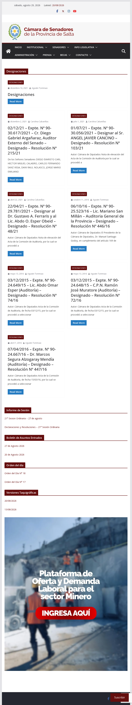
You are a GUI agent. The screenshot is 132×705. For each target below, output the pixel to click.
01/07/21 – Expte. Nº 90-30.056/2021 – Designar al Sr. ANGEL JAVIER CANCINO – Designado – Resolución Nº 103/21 (97, 138)
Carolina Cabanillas (39, 121)
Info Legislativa (84, 47)
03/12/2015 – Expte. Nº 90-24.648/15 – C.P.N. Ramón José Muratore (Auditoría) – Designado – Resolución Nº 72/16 (95, 290)
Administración (24, 54)
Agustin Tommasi (39, 88)
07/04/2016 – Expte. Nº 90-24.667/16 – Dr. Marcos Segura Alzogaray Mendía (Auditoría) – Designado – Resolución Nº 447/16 (32, 359)
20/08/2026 (58, 5)
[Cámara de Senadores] (8, 51)
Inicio (18, 47)
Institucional (35, 47)
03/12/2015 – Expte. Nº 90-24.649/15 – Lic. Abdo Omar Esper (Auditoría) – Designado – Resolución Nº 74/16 (33, 290)
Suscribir (119, 697)
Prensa (47, 54)
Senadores (59, 47)
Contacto (82, 54)
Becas (63, 54)
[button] (45, 47)
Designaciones (16, 82)
